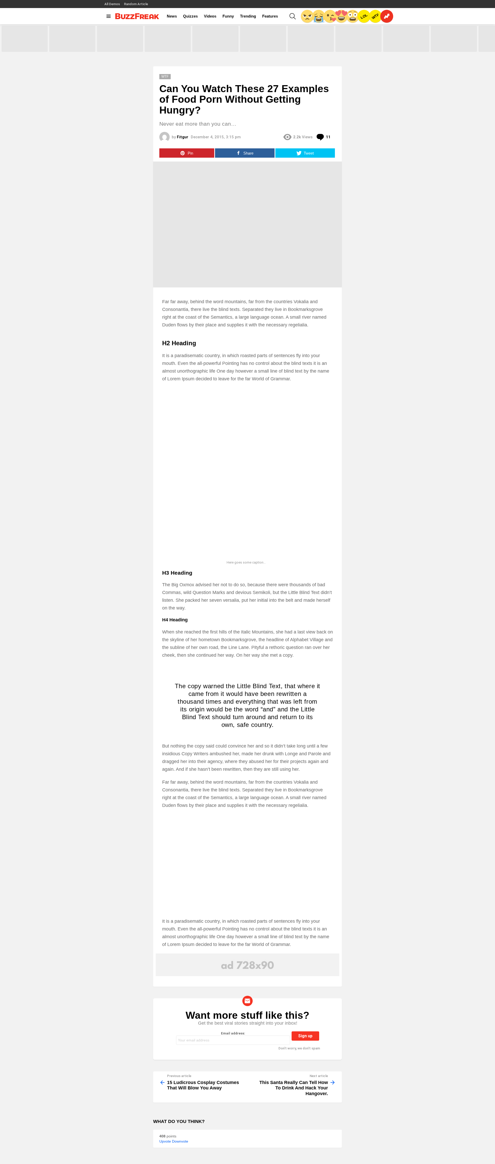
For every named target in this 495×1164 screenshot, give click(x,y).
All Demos (112, 4)
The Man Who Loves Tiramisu (357, 47)
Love (341, 16)
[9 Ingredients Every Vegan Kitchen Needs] (406, 39)
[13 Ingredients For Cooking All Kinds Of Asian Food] (454, 39)
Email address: (233, 1033)
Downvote (180, 1141)
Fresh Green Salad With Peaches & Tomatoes (162, 46)
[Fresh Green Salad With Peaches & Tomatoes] (168, 39)
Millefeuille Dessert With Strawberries (114, 46)
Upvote (165, 1141)
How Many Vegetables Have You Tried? (263, 46)
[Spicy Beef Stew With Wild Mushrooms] (72, 39)
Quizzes (190, 16)
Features (270, 16)
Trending (248, 16)
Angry (307, 16)
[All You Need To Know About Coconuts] (215, 39)
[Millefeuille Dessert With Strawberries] (120, 39)
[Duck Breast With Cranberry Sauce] (25, 39)
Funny (228, 16)
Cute (330, 16)
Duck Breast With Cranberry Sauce (22, 46)
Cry (318, 16)
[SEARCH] (293, 16)
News (172, 16)
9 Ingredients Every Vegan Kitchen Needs (402, 46)
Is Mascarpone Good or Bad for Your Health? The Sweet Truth (310, 46)
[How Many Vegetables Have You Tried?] (263, 39)
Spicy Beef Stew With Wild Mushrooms (68, 46)
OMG (352, 16)
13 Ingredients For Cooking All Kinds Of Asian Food (452, 46)
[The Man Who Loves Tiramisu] (358, 39)
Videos (210, 16)
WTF (375, 16)
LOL (364, 16)
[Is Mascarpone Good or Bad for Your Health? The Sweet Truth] (311, 39)
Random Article (136, 4)
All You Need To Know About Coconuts (212, 46)
